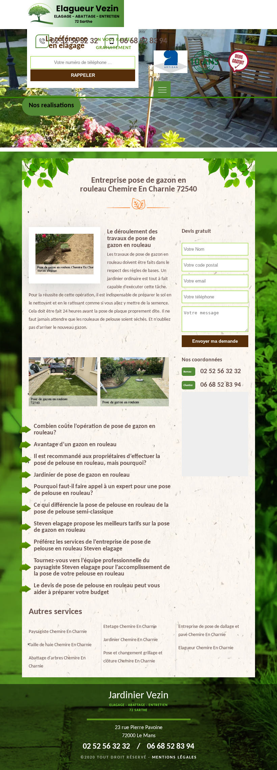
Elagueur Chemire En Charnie (205, 648)
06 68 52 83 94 (143, 41)
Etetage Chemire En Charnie (130, 626)
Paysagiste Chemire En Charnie (58, 631)
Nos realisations (51, 105)
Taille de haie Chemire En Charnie (60, 645)
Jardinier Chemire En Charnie (130, 639)
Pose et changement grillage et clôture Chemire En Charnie (132, 657)
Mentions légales (174, 757)
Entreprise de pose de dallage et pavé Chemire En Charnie (208, 630)
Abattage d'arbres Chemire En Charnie (57, 662)
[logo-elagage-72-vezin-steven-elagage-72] (74, 14)
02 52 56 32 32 (74, 41)
